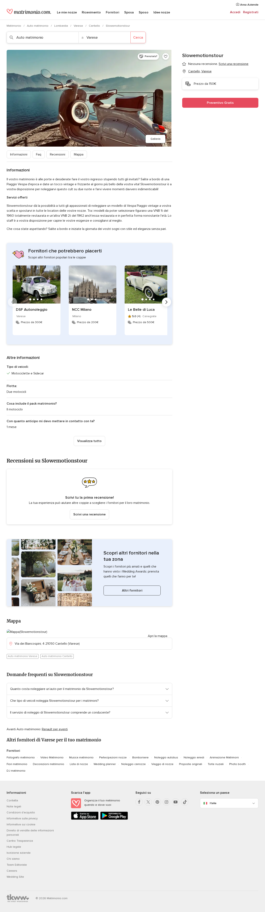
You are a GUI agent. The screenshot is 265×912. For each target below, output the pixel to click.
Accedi (235, 12)
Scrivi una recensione (89, 514)
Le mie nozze (67, 12)
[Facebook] (139, 802)
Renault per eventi (55, 729)
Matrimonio (14, 25)
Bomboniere (140, 757)
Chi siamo (13, 859)
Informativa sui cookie (21, 824)
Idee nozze (161, 12)
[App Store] (85, 819)
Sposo (143, 12)
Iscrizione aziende (19, 853)
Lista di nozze (79, 764)
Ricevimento (91, 12)
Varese (79, 25)
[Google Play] (114, 819)
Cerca (138, 37)
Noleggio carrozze (133, 764)
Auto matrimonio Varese (22, 656)
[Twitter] (148, 802)
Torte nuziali (216, 764)
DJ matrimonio (16, 770)
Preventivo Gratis (220, 103)
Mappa (78, 154)
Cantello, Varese (200, 71)
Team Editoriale (17, 865)
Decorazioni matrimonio (48, 764)
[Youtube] (175, 802)
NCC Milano (82, 309)
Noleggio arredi (194, 757)
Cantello (95, 25)
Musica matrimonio (81, 757)
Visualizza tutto (89, 441)
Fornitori (112, 12)
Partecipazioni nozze (113, 757)
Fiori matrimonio (17, 764)
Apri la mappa (157, 636)
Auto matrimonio (38, 25)
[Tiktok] (184, 802)
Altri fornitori (132, 590)
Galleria (155, 139)
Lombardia (61, 25)
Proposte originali (190, 764)
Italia (213, 803)
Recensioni (57, 154)
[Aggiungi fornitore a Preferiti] (165, 56)
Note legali (14, 806)
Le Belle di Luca (141, 309)
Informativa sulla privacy (22, 818)
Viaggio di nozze (162, 764)
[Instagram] (166, 802)
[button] (89, 496)
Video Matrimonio (52, 757)
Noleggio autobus (166, 757)
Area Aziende (248, 4)
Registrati (250, 12)
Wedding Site (15, 877)
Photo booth (237, 764)
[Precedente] (12, 302)
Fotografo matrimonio (21, 757)
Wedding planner (105, 764)
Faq (38, 154)
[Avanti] (166, 302)
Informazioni (18, 154)
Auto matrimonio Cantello (57, 656)
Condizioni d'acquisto (21, 812)
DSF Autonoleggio (31, 309)
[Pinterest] (157, 802)
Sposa (129, 12)
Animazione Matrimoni (224, 757)
